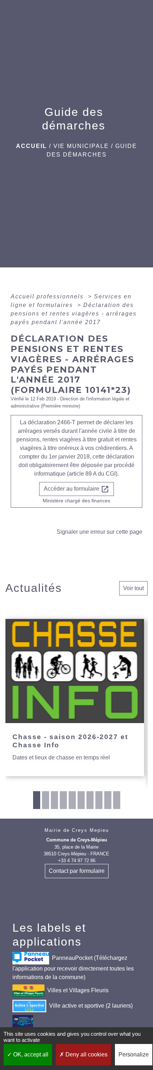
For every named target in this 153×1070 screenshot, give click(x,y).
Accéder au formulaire (76, 489)
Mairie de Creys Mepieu (76, 830)
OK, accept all (30, 1054)
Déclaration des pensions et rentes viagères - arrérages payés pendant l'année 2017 (74, 313)
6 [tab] (81, 800)
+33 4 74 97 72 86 (76, 860)
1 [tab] (36, 800)
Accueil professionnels (48, 296)
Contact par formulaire (77, 871)
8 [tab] (98, 800)
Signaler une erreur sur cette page (99, 532)
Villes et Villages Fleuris (78, 990)
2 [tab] (45, 800)
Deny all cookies (85, 1054)
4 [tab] (63, 800)
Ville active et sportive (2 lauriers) (91, 1006)
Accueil (31, 146)
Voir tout (133, 588)
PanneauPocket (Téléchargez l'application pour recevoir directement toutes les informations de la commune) (73, 967)
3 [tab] (54, 800)
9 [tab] (107, 800)
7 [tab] (90, 800)
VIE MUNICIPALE (81, 146)
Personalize (133, 1054)
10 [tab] (116, 800)
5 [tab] (72, 800)
